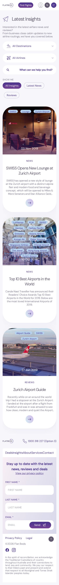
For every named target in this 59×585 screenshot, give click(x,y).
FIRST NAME (11, 482)
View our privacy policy (29, 473)
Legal (29, 538)
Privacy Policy (13, 538)
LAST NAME (11, 499)
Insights (18, 453)
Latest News (34, 85)
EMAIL (8, 517)
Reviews (12, 95)
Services (37, 453)
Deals (9, 453)
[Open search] (47, 5)
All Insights (12, 85)
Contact (48, 453)
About (27, 453)
